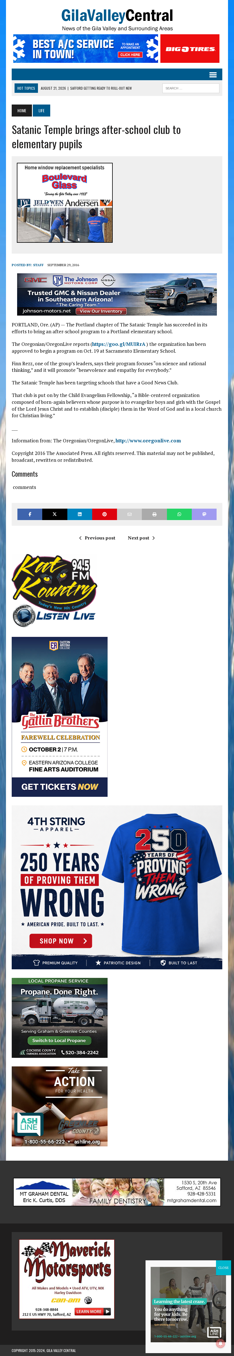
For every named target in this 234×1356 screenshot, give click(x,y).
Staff (38, 265)
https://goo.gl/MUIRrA (118, 344)
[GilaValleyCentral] (117, 20)
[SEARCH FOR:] (190, 87)
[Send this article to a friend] (129, 514)
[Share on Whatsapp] (179, 514)
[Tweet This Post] (54, 514)
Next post (138, 538)
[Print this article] (154, 514)
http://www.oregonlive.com (148, 440)
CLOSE (223, 1267)
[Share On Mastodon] (204, 514)
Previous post (100, 538)
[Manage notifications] (220, 1343)
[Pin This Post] (104, 514)
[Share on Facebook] (29, 514)
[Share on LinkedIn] (79, 514)
